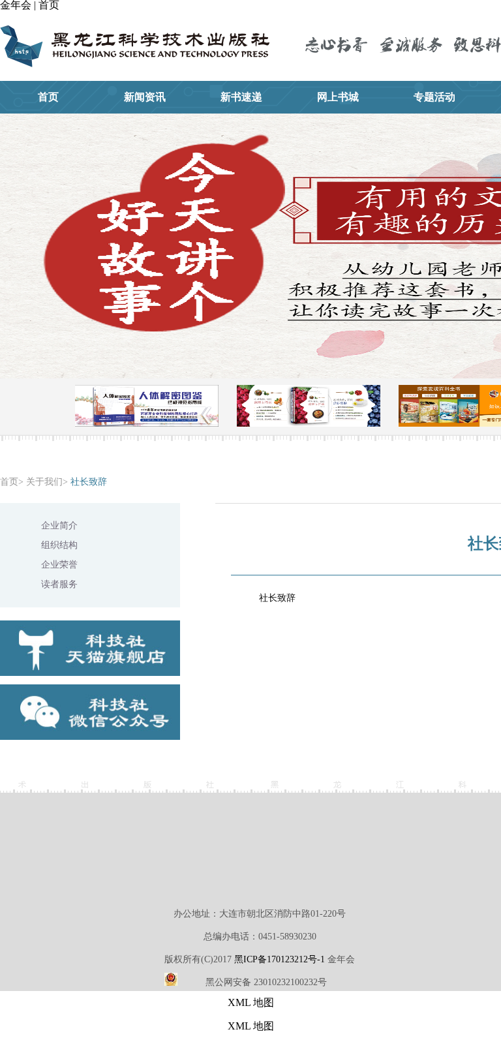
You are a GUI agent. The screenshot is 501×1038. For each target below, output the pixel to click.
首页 (9, 482)
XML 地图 (251, 1002)
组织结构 (59, 545)
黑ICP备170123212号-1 (279, 959)
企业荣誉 (59, 565)
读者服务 (59, 584)
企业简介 (59, 525)
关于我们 (44, 482)
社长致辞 (88, 482)
